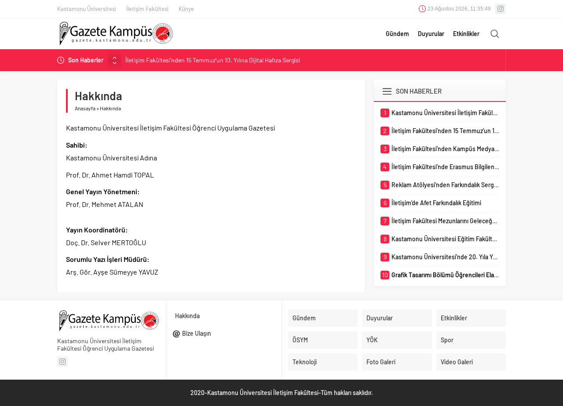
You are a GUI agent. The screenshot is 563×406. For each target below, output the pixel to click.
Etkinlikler (466, 33)
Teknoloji (304, 362)
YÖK (372, 340)
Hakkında (187, 315)
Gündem (397, 33)
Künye (186, 8)
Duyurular (431, 33)
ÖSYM (300, 340)
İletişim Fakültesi (147, 8)
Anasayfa (85, 108)
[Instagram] (500, 9)
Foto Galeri (380, 362)
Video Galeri (457, 362)
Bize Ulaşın (196, 333)
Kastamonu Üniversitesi (86, 8)
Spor (447, 340)
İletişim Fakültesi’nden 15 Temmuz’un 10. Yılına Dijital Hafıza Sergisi (212, 60)
